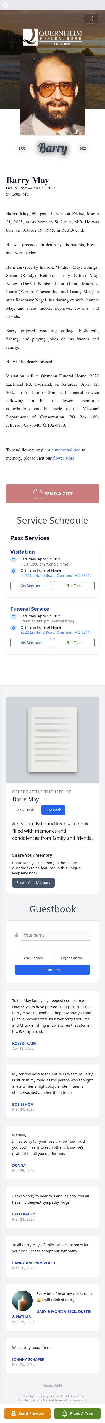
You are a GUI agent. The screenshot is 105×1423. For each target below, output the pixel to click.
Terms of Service (66, 1400)
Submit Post (52, 969)
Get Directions (31, 585)
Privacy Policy (38, 1400)
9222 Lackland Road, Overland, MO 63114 (56, 575)
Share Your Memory (33, 882)
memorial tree (68, 449)
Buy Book (53, 809)
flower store (63, 458)
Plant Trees (74, 585)
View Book (25, 809)
